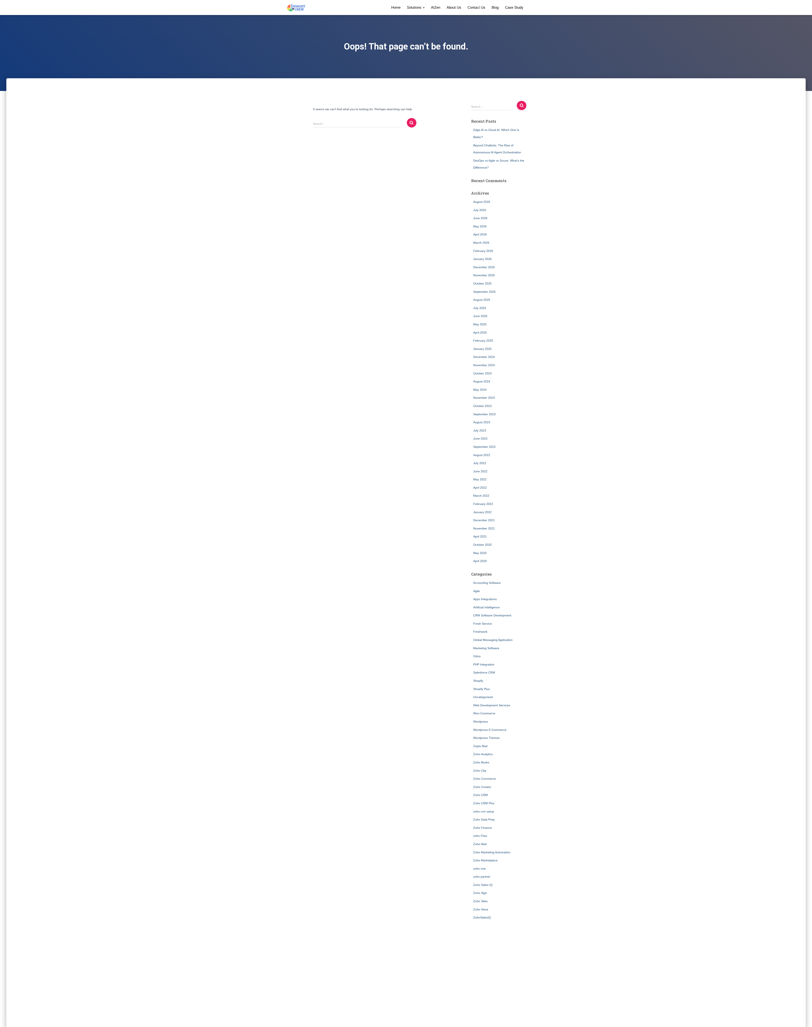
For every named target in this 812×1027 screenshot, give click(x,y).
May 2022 (480, 479)
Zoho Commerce (484, 778)
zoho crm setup (483, 811)
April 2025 (480, 332)
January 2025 (482, 349)
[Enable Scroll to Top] (803, 1018)
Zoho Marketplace (485, 860)
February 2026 (483, 251)
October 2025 (482, 283)
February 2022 (483, 504)
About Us (454, 7)
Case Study (514, 7)
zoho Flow (480, 835)
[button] (423, 7)
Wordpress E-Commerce (489, 729)
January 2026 (482, 259)
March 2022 (481, 495)
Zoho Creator (482, 787)
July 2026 (479, 210)
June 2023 (480, 438)
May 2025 (480, 324)
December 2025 (484, 267)
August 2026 (481, 201)
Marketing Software (486, 648)
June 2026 (480, 218)
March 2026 (481, 242)
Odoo (477, 656)
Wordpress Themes (486, 738)
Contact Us (476, 7)
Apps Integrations (485, 599)
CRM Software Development (492, 615)
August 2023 (481, 422)
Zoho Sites (480, 901)
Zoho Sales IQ (482, 885)
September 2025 (484, 291)
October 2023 (482, 406)
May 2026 (480, 226)
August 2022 (481, 455)
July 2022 (479, 463)
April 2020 (480, 561)
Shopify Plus (481, 689)
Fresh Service (482, 623)
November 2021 (484, 528)
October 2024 (482, 373)
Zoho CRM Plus (483, 803)
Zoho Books (481, 762)
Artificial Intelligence (486, 607)
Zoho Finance (482, 827)
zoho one (479, 868)
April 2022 (480, 487)
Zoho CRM (480, 795)
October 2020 (482, 544)
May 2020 (480, 553)
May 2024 (480, 389)
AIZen (435, 7)
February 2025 (483, 340)
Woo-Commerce (484, 713)
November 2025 (484, 275)
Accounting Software (487, 582)
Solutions (414, 7)
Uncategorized (483, 697)
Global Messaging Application (493, 640)
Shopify (478, 680)
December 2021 (484, 520)
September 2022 (484, 446)
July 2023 (479, 430)
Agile (476, 591)
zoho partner (481, 876)
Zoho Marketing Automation (491, 852)
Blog (495, 7)
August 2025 (481, 299)
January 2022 (482, 512)
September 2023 (484, 414)
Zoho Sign (480, 893)
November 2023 (484, 397)
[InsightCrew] (296, 7)
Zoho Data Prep (484, 819)
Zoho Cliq (479, 770)
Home (396, 7)
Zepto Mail (480, 746)
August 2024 (481, 381)
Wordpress (480, 721)
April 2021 (480, 536)
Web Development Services (491, 705)
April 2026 (480, 234)
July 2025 (479, 308)
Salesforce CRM (484, 672)
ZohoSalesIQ (482, 917)
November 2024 (484, 365)
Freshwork (480, 631)
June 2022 (480, 471)
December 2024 (484, 357)
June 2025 (480, 316)
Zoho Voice (480, 909)
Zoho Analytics (483, 754)
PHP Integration (483, 664)
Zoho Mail (480, 844)
